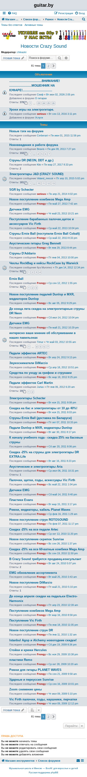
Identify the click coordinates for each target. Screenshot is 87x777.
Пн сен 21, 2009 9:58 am (62, 673)
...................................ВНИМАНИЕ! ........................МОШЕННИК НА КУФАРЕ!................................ (34, 85)
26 (53, 103)
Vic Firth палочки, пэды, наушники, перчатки (43, 699)
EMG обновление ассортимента (33, 572)
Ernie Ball (16, 278)
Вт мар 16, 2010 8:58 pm (62, 615)
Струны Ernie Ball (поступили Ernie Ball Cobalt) (44, 233)
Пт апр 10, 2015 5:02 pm (70, 178)
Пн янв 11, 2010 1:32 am (62, 634)
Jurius (40, 386)
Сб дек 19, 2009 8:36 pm (62, 644)
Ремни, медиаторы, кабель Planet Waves (39, 509)
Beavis (41, 149)
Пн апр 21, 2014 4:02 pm (63, 194)
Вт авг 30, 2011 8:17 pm (62, 432)
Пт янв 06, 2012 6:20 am (61, 386)
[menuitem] (12, 13)
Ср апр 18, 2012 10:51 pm (63, 367)
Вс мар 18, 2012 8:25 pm (62, 377)
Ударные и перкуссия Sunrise (31, 679)
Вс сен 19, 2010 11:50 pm (63, 553)
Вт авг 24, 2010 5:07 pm (62, 563)
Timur (40, 342)
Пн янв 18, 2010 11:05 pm (63, 624)
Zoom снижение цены (25, 689)
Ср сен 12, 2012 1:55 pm (62, 283)
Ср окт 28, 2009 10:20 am (63, 664)
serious (41, 113)
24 (43, 103)
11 (43, 183)
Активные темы (34, 25)
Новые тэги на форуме (26, 131)
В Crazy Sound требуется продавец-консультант (45, 559)
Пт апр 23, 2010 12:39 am (63, 605)
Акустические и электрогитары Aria (35, 466)
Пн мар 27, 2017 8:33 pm (58, 164)
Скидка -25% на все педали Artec (33, 529)
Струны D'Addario (22, 253)
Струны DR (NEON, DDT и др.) (31, 160)
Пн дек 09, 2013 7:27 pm (61, 149)
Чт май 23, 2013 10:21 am (63, 213)
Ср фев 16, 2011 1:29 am (62, 514)
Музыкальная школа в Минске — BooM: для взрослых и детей (43, 768)
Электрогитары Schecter (27, 398)
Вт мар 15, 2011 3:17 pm (62, 504)
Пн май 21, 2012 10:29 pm (63, 327)
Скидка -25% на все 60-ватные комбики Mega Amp (46, 549)
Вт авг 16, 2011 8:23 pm (62, 460)
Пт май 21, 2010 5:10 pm (62, 586)
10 (39, 183)
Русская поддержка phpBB (43, 772)
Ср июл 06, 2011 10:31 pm (63, 470)
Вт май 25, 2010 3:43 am (62, 576)
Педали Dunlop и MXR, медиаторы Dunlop (40, 427)
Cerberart (42, 135)
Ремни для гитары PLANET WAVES (35, 670)
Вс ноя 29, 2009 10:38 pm (63, 654)
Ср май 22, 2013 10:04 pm (63, 228)
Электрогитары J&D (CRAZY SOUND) (36, 174)
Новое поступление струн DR (31, 630)
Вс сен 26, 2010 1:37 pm (62, 543)
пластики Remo (20, 660)
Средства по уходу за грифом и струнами (40, 373)
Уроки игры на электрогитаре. (31, 109)
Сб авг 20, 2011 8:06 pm (62, 446)
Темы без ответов (11, 25)
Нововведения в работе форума (33, 145)
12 (48, 183)
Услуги (39, 117)
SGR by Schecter (21, 189)
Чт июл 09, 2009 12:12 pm (63, 703)
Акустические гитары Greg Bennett (35, 243)
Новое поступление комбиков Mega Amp (40, 199)
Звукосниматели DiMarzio (28, 363)
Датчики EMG (19, 209)
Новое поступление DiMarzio (30, 582)
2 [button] (48, 66)
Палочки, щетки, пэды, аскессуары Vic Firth (42, 480)
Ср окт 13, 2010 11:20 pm (62, 533)
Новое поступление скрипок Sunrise (36, 539)
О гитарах (41, 98)
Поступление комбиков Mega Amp (35, 610)
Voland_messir (45, 178)
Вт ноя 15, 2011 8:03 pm (62, 412)
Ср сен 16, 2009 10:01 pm (63, 683)
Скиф (40, 94)
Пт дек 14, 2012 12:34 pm (69, 267)
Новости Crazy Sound (44, 46)
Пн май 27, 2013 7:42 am (62, 203)
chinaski (21, 52)
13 (53, 183)
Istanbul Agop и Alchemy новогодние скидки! (43, 640)
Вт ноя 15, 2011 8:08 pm (62, 402)
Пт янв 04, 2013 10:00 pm (63, 257)
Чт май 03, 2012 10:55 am (61, 342)
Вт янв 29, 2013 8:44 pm (62, 247)
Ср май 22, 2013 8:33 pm (62, 237)
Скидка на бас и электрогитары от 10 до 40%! (43, 408)
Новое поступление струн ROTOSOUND (38, 519)
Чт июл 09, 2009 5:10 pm (62, 693)
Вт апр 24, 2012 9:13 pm (62, 357)
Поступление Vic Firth (25, 620)
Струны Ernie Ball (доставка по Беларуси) (40, 418)
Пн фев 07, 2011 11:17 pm (63, 523)
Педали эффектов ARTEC (28, 353)
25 (48, 103)
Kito (39, 164)
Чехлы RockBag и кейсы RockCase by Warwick (43, 263)
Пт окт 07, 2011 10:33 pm (62, 422)
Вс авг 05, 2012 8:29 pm (62, 303)
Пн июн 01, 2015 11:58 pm (66, 135)
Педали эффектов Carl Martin (31, 383)
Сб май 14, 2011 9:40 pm (62, 494)
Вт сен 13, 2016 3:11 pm (62, 113)
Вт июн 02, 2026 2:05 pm (60, 94)
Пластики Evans (21, 500)
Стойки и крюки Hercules (28, 650)
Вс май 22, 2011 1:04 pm (62, 484)
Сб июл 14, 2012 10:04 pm (63, 317)
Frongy (41, 203)
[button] (53, 66)
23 (39, 103)
